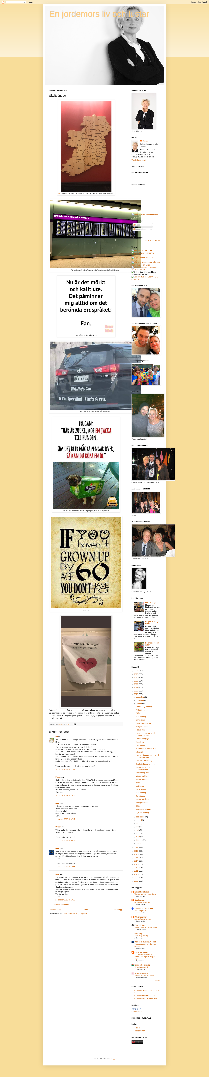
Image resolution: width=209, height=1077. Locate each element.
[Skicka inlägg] (75, 724)
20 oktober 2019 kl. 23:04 (65, 795)
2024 (136, 678)
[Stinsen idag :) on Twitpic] (142, 251)
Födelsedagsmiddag (144, 707)
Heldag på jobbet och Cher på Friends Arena (147, 756)
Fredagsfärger (139, 1031)
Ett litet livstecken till (141, 967)
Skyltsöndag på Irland (144, 773)
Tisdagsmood (141, 789)
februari (139, 840)
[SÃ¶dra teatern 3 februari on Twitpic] (146, 260)
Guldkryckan (139, 900)
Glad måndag (141, 717)
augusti (139, 820)
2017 (136, 851)
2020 (136, 691)
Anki (57, 803)
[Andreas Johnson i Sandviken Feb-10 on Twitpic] (146, 270)
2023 (136, 681)
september (140, 817)
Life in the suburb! (141, 952)
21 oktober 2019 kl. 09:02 (65, 841)
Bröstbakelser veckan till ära (147, 749)
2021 (136, 687)
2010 (136, 874)
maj (137, 830)
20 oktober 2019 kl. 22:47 (65, 769)
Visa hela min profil (139, 160)
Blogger (113, 1059)
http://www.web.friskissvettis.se (145, 998)
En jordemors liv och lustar (99, 14)
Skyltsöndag (140, 720)
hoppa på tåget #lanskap (142, 919)
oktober (139, 704)
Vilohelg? (139, 752)
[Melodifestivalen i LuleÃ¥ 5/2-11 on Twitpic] (146, 279)
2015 (136, 858)
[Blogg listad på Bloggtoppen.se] (145, 214)
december (140, 697)
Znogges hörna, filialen (143, 909)
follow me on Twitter (152, 241)
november (140, 700)
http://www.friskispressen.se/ (144, 996)
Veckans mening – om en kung (145, 894)
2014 (136, 861)
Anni (57, 848)
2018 (136, 848)
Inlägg (137, 225)
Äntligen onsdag (142, 710)
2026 (136, 671)
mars (138, 837)
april (138, 834)
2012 (136, 868)
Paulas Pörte (139, 925)
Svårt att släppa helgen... (145, 764)
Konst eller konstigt (142, 965)
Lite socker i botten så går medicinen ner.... (146, 734)
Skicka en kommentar (61, 905)
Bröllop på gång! (142, 799)
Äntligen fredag (142, 727)
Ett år (138, 713)
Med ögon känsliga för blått (145, 942)
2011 (136, 871)
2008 (136, 881)
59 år (138, 806)
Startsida (87, 910)
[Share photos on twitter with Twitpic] (146, 255)
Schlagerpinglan (141, 973)
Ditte (57, 874)
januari (139, 844)
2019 (136, 694)
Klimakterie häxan (141, 892)
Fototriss (137, 1028)
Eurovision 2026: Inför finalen (144, 975)
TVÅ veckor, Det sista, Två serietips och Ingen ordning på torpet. (144, 957)
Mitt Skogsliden (140, 917)
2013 (136, 864)
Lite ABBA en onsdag (144, 761)
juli (137, 824)
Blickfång (138, 934)
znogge (58, 827)
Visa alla (157, 980)
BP (59, 193)
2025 (136, 674)
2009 (136, 878)
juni (137, 827)
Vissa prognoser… (140, 911)
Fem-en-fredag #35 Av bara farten (146, 927)
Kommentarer (140, 229)
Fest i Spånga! (150, 603)
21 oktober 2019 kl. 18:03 (65, 900)
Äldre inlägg (117, 910)
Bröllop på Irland (142, 779)
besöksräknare (137, 1012)
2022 (136, 684)
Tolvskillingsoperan (143, 723)
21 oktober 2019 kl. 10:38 (65, 867)
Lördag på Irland (142, 776)
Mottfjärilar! (140, 786)
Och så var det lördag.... (142, 902)
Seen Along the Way (141, 936)
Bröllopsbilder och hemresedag (143, 768)
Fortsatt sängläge (142, 739)
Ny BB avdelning (142, 813)
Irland (138, 783)
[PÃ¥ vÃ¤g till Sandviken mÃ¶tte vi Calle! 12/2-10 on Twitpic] (146, 265)
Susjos (145, 141)
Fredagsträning (142, 803)
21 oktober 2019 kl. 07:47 (65, 819)
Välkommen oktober (143, 809)
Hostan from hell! (142, 730)
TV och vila (140, 742)
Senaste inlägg (55, 910)
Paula (57, 777)
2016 (136, 854)
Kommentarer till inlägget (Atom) (75, 914)
